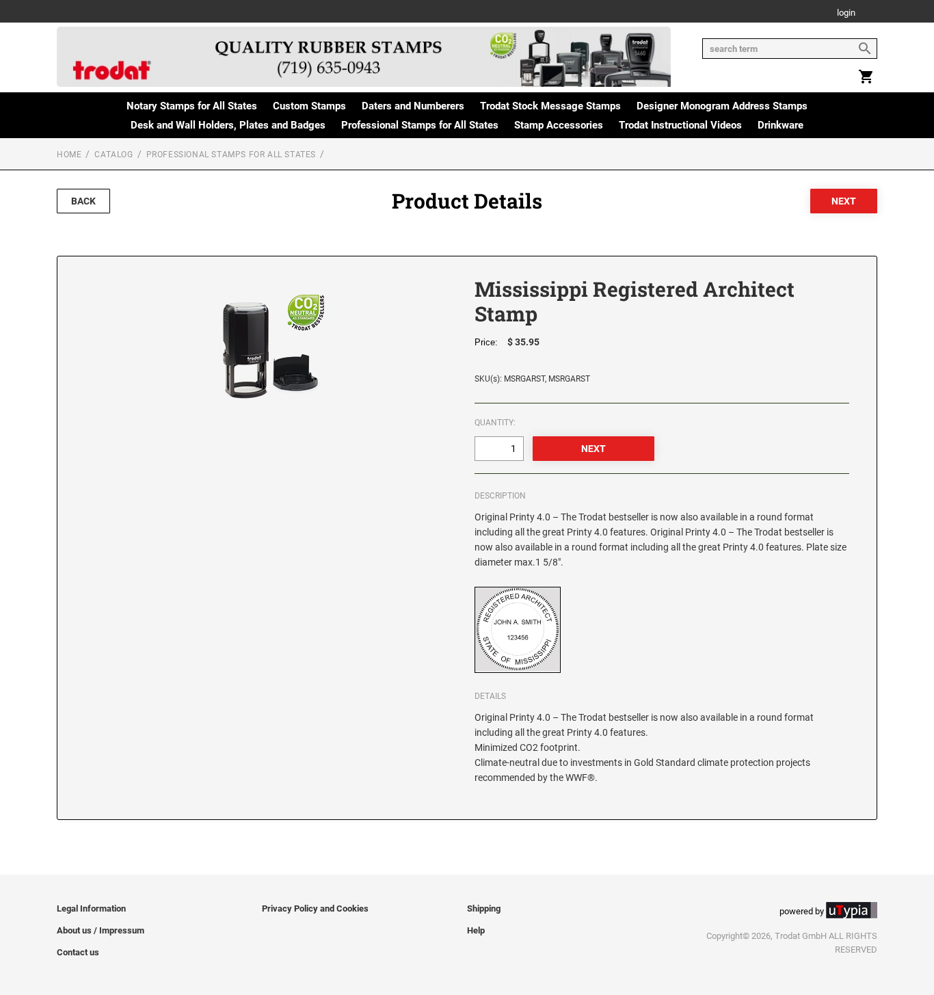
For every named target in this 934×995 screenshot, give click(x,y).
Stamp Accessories (558, 125)
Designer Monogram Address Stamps (722, 106)
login (846, 13)
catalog (113, 154)
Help (476, 930)
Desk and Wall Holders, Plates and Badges (228, 125)
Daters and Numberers (413, 106)
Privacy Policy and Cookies (315, 908)
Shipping (484, 908)
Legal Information (91, 908)
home (69, 154)
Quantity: (495, 422)
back (83, 201)
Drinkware (780, 125)
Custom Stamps (309, 106)
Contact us (78, 952)
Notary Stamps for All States (191, 106)
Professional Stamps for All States (419, 125)
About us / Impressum (100, 930)
